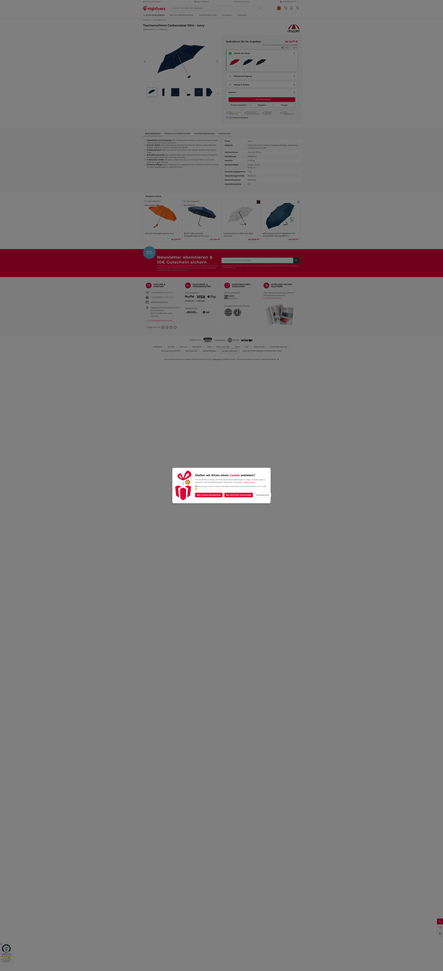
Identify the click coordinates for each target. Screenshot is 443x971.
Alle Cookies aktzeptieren (209, 495)
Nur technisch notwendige (238, 495)
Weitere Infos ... (250, 482)
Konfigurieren (263, 495)
